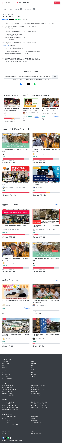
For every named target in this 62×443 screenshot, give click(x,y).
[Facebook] (21, 84)
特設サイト (6, 45)
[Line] (35, 84)
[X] (28, 84)
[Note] (42, 84)
